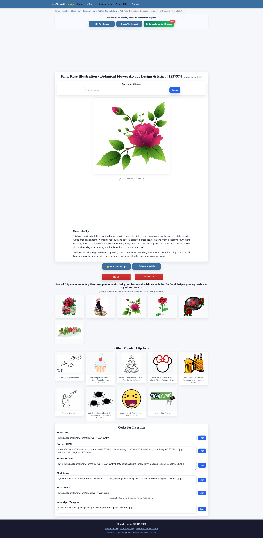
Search (175, 90)
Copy (202, 438)
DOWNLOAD (149, 276)
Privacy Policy (105, 4)
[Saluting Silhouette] (69, 399)
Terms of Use (122, 4)
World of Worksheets (147, 528)
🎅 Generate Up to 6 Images (160, 23)
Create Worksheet (129, 24)
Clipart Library (124, 524)
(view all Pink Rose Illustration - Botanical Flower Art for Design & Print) (131, 291)
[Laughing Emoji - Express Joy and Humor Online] (131, 399)
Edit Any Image (102, 24)
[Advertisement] (131, 50)
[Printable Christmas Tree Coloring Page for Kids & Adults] (131, 363)
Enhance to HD (146, 266)
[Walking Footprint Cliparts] (69, 363)
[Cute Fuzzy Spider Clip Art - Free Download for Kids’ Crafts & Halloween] (100, 399)
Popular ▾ (136, 4)
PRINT (116, 276)
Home (80, 4)
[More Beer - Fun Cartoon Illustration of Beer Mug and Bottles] (193, 363)
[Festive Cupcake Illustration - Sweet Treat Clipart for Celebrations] (100, 363)
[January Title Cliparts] (162, 399)
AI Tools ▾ (91, 4)
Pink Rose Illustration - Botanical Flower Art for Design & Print (89, 11)
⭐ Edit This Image (116, 266)
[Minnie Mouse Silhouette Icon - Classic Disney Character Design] (162, 363)
